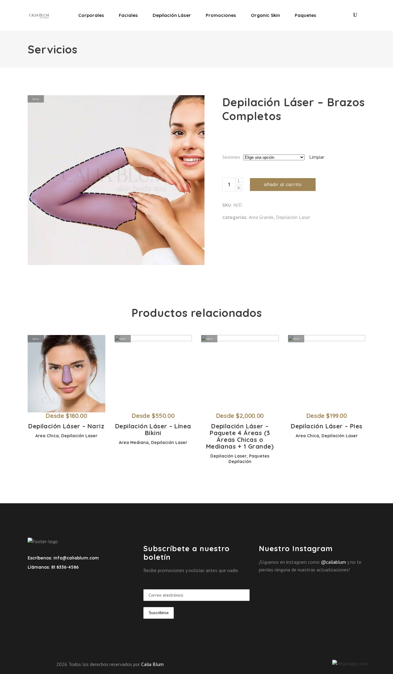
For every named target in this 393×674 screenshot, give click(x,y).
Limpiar (316, 157)
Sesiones (231, 157)
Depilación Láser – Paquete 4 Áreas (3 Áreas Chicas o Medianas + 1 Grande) (240, 436)
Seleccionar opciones (54, 416)
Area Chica (47, 435)
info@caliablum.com (76, 558)
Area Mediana (134, 442)
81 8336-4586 (64, 567)
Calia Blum (152, 664)
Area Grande (261, 217)
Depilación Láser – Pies (326, 426)
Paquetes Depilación (249, 458)
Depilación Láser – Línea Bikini (153, 429)
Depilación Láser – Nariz (66, 426)
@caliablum (333, 562)
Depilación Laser (293, 217)
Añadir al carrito (283, 184)
